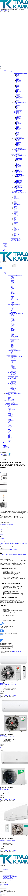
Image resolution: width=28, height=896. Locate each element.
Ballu (17, 74)
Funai (17, 87)
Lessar (17, 132)
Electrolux (18, 80)
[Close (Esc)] (0, 894)
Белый (1, 534)
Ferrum (17, 86)
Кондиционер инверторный (6, 524)
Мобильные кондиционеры (20, 102)
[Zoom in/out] (4, 894)
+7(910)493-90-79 (4, 884)
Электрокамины (17, 191)
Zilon (17, 161)
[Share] (1, 894)
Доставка (5, 244)
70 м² (1, 529)
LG (17, 92)
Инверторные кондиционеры (20, 73)
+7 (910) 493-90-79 (4, 10)
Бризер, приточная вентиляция (10, 876)
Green (17, 85)
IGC (17, 130)
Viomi (17, 101)
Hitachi (17, 90)
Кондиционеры (14, 71)
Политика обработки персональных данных (10, 892)
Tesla (17, 95)
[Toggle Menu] (0, 68)
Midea (17, 100)
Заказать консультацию (5, 648)
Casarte (18, 76)
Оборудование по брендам (17, 199)
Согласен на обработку (10, 651)
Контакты (5, 250)
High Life (18, 91)
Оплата (4, 245)
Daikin (17, 78)
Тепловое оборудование (16, 154)
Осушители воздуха (15, 240)
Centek (17, 75)
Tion (15, 197)
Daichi (17, 79)
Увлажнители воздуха (16, 239)
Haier (17, 89)
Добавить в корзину (5, 549)
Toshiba (18, 96)
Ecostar (18, 105)
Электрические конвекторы (20, 163)
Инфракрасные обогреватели (20, 155)
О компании (5, 867)
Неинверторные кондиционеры (17, 112)
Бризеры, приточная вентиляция (18, 192)
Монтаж (5, 243)
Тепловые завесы (18, 177)
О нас (4, 249)
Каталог (4, 70)
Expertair (18, 82)
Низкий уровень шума (13, 543)
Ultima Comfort (19, 97)
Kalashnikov (19, 159)
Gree (17, 84)
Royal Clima (19, 98)
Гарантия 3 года (3, 543)
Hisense (18, 94)
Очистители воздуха (15, 238)
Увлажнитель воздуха (8, 878)
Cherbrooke (18, 116)
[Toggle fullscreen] (3, 894)
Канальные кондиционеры (20, 149)
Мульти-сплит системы (19, 138)
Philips (17, 188)
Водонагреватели (18, 187)
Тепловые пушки (18, 182)
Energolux (18, 81)
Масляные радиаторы (19, 175)
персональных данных (16, 651)
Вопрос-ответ (6, 247)
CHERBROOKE (17, 204)
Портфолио (5, 246)
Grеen (15, 218)
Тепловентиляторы (18, 171)
